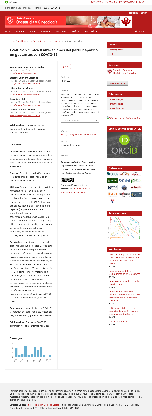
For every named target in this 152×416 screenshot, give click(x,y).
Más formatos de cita (72, 120)
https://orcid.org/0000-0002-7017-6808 (25, 116)
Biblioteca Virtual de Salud (131, 2)
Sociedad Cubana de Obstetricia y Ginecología (125, 71)
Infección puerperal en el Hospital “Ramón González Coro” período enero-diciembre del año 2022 (125, 296)
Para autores (61, 31)
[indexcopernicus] (124, 196)
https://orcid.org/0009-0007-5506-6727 (25, 95)
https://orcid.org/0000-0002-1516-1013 (25, 105)
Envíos (44, 31)
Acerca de (90, 31)
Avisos (33, 31)
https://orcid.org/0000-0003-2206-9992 (25, 84)
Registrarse (133, 12)
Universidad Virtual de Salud (104, 2)
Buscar (141, 31)
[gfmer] (124, 189)
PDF (67, 66)
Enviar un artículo (117, 83)
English (112, 54)
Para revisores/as (116, 108)
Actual (8, 31)
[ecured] (112, 202)
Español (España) (116, 49)
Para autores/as (116, 103)
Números (21, 31)
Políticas (76, 31)
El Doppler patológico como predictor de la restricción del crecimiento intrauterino (123, 311)
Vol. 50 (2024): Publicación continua (45, 41)
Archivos (22, 41)
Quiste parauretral (118, 321)
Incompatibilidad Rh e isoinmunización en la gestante (124, 272)
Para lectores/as (116, 99)
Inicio (12, 41)
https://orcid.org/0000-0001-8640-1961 (25, 73)
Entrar (144, 12)
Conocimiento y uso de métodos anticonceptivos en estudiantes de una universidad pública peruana (125, 259)
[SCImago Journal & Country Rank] (124, 118)
